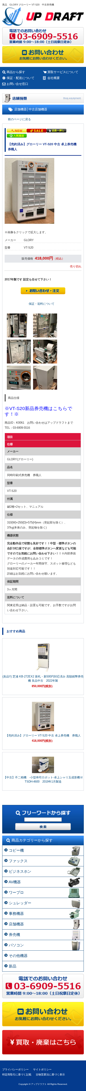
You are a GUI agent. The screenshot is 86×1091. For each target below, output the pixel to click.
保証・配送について (20, 78)
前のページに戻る (19, 119)
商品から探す (16, 72)
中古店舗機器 (38, 109)
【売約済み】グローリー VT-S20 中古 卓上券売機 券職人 (43, 735)
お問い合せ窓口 (17, 84)
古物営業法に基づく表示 (50, 1074)
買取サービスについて (62, 72)
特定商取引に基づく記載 (16, 1074)
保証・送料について (41, 303)
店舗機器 (20, 109)
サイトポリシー (42, 1069)
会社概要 (53, 78)
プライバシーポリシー (15, 1069)
